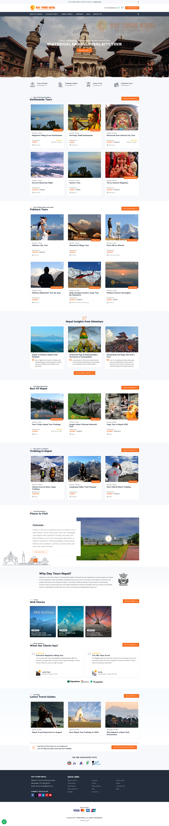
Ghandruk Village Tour (79, 245)
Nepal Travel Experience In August (47, 732)
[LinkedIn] (43, 795)
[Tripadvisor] (73, 681)
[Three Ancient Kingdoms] (121, 165)
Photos (94, 783)
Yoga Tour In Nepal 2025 (117, 424)
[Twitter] (36, 795)
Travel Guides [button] (66, 14)
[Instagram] (39, 795)
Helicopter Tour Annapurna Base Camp (41, 634)
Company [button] (79, 14)
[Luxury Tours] (88, 84)
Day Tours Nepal (79, 818)
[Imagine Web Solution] (88, 820)
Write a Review (96, 786)
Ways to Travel (72, 780)
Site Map (70, 792)
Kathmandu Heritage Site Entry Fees (121, 356)
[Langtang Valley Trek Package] (84, 469)
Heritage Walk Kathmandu (81, 135)
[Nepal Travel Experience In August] (47, 715)
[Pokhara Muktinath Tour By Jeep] (47, 275)
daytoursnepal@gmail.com (44, 786)
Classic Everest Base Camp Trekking (44, 488)
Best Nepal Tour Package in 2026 (83, 732)
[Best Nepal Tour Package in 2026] (84, 715)
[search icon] (138, 14)
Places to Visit (120, 780)
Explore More (83, 50)
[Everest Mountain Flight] (47, 165)
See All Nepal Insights (83, 373)
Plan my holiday (132, 8)
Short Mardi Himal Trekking (119, 487)
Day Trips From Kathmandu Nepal (95, 634)
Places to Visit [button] (51, 14)
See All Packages (129, 98)
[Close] (138, 1)
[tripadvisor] (123, 579)
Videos (118, 783)
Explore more (97, 2)
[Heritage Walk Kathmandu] (84, 117)
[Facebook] (32, 795)
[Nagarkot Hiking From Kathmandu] (47, 117)
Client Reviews (72, 786)
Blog (88, 14)
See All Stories (130, 601)
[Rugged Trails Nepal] (96, 763)
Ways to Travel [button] (36, 14)
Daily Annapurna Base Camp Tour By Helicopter (84, 294)
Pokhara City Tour (40, 245)
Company (94, 780)
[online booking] (84, 810)
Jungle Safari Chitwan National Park (83, 425)
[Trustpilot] (96, 681)
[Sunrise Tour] (84, 165)
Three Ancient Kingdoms (117, 183)
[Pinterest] (46, 795)
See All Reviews (129, 645)
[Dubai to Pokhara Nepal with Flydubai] (47, 339)
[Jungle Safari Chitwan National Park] (84, 406)
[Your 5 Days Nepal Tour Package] (47, 406)
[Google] (84, 681)
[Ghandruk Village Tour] (84, 227)
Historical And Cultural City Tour (121, 135)
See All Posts (130, 696)
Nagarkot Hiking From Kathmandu (47, 135)
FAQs (117, 789)
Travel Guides (71, 783)
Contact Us (97, 14)
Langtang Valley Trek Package (82, 487)
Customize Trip (120, 786)
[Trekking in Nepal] (60, 84)
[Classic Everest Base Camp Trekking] (47, 469)
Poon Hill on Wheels (115, 245)
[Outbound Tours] (116, 84)
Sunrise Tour (74, 183)
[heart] (122, 8)
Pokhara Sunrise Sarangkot (119, 293)
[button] (35, 560)
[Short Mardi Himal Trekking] (121, 469)
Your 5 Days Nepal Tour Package (46, 424)
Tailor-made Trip (72, 789)
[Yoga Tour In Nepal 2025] (121, 406)
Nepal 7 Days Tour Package (67, 634)
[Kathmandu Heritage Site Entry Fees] (121, 339)
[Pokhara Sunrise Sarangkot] (121, 275)
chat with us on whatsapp (123, 747)
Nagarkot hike (99, 658)
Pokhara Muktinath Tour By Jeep (46, 293)
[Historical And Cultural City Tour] (121, 117)
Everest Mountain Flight (42, 183)
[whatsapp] (4, 822)
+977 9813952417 (110, 8)
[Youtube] (50, 795)
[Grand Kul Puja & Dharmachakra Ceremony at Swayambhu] (84, 339)
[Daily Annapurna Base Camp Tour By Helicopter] (84, 275)
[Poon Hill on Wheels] (121, 227)
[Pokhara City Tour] (47, 227)
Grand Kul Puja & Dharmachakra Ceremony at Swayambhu (83, 356)
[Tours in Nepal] (32, 84)
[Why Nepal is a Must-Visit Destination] (121, 715)
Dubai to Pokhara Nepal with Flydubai (45, 356)
